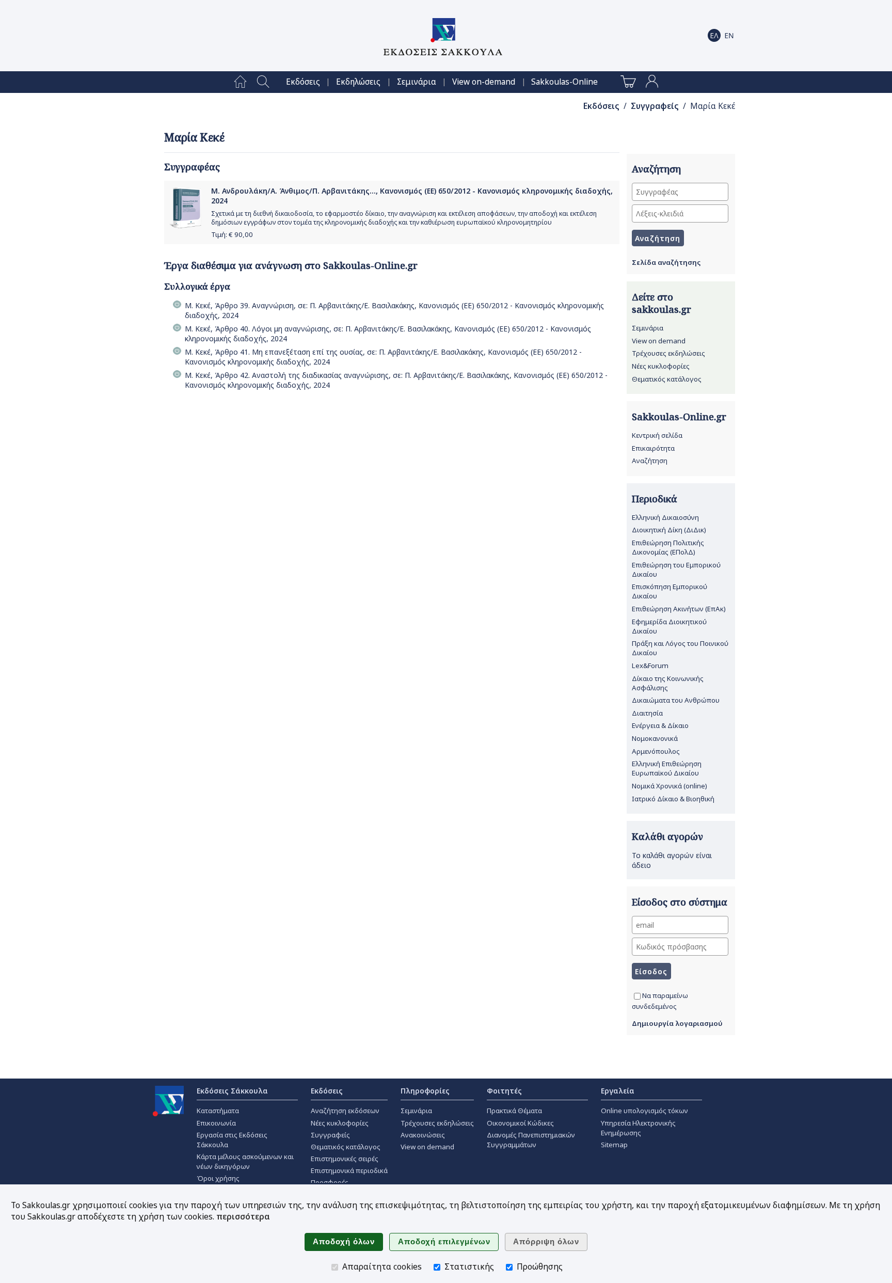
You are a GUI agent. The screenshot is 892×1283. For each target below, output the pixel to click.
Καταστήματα (218, 1110)
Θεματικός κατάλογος (667, 379)
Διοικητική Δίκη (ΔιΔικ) (669, 529)
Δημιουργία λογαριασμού (677, 1023)
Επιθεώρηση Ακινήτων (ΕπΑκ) (679, 608)
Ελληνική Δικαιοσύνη (665, 517)
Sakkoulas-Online (564, 81)
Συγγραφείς (655, 106)
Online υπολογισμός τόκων (644, 1110)
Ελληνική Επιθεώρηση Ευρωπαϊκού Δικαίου (667, 768)
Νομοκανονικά (655, 738)
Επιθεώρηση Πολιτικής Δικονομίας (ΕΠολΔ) (668, 547)
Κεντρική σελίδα (657, 435)
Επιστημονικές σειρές (344, 1158)
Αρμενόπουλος (656, 751)
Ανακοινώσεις (423, 1134)
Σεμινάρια (416, 81)
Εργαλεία (617, 1091)
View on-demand (483, 81)
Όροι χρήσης (218, 1178)
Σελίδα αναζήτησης (666, 262)
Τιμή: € (232, 234)
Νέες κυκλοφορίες (661, 366)
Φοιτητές (504, 1091)
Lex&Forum (650, 665)
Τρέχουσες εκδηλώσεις (668, 353)
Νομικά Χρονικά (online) (669, 785)
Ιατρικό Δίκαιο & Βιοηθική (673, 798)
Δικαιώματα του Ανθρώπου (676, 700)
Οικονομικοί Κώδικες (520, 1123)
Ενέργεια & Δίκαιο (660, 725)
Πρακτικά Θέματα (514, 1110)
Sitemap (614, 1144)
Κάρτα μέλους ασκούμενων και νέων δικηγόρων (245, 1161)
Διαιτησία (647, 713)
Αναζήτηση (649, 460)
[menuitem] (240, 82)
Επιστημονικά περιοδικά (349, 1170)
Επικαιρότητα (653, 448)
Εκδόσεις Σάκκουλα (232, 1091)
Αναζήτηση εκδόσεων (345, 1110)
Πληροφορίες (425, 1091)
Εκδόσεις (303, 81)
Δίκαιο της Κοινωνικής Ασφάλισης (668, 683)
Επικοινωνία (216, 1123)
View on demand (659, 340)
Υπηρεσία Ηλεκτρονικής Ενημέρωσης (638, 1127)
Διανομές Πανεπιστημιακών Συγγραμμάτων (531, 1139)
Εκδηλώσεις (358, 81)
